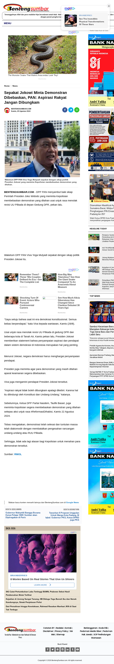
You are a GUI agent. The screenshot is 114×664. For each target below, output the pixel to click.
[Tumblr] (72, 649)
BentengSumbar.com (59, 660)
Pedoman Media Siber (90, 631)
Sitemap (60, 634)
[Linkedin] (67, 649)
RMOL (18, 454)
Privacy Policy (61, 631)
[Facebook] (47, 649)
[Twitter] (52, 649)
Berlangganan (90, 628)
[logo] (20, 631)
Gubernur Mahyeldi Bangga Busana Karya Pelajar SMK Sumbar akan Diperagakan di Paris (23, 515)
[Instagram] (62, 649)
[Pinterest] (57, 649)
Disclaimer (48, 631)
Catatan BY (48, 628)
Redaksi (59, 628)
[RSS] (77, 649)
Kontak (68, 628)
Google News (72, 502)
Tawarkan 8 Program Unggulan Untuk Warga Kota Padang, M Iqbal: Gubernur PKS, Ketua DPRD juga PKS (62, 516)
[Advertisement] (42, 227)
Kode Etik (103, 628)
